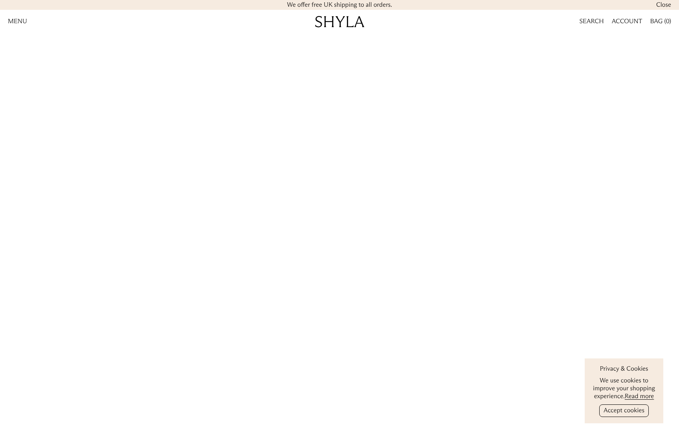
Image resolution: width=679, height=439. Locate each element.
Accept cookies (624, 410)
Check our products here (339, 231)
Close (663, 5)
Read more (639, 396)
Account (627, 21)
